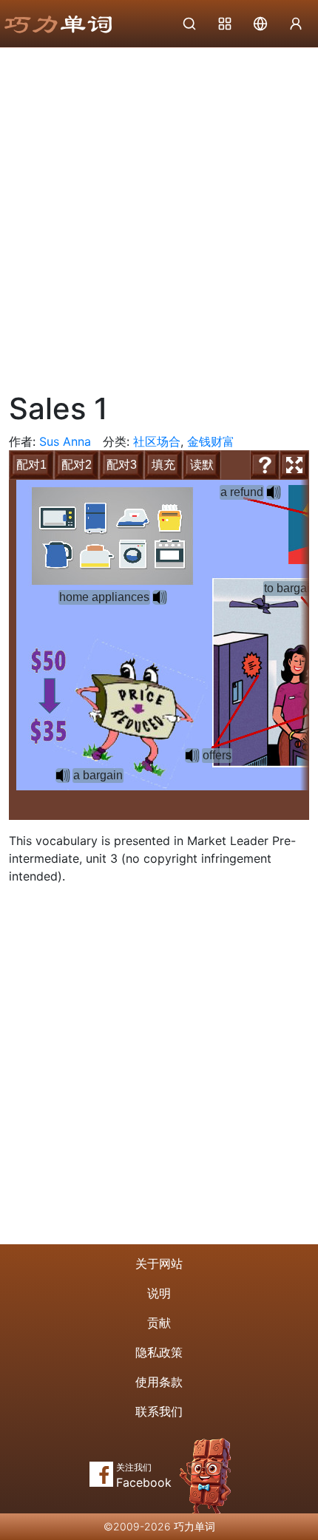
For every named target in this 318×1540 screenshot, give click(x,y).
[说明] (265, 465)
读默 (202, 464)
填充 (163, 464)
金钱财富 (210, 441)
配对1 (31, 464)
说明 (159, 1293)
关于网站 (159, 1263)
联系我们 (159, 1411)
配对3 (121, 464)
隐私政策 (159, 1352)
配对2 (76, 464)
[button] (159, 597)
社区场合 (156, 441)
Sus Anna (65, 441)
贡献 (159, 1322)
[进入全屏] (294, 465)
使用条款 (159, 1381)
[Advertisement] (159, 214)
